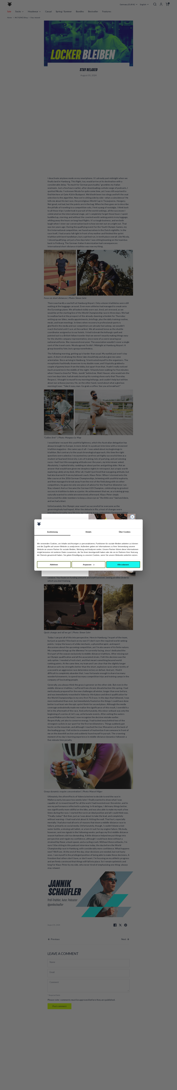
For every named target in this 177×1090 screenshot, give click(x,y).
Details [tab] (89, 532)
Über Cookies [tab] (124, 532)
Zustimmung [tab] (52, 532)
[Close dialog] (132, 517)
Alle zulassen (123, 564)
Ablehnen (54, 564)
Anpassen (87, 564)
